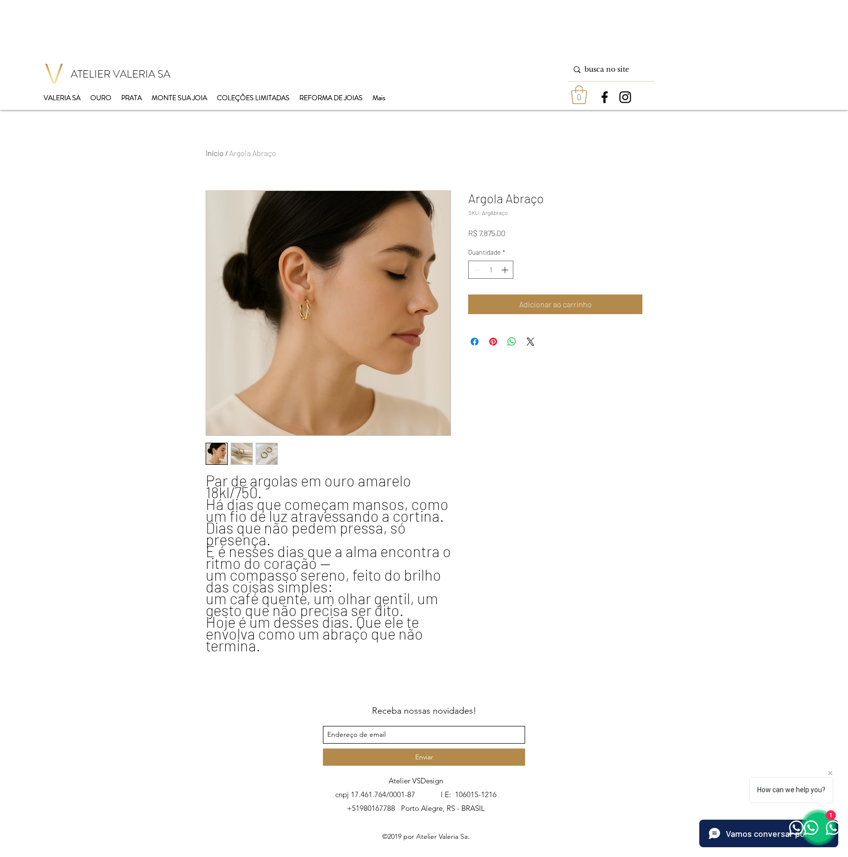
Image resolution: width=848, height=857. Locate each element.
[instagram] (625, 97)
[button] (579, 94)
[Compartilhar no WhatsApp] (512, 342)
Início (215, 153)
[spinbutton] (491, 269)
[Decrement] (476, 269)
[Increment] (506, 269)
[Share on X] (530, 342)
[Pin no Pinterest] (493, 342)
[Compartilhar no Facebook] (474, 342)
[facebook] (604, 97)
